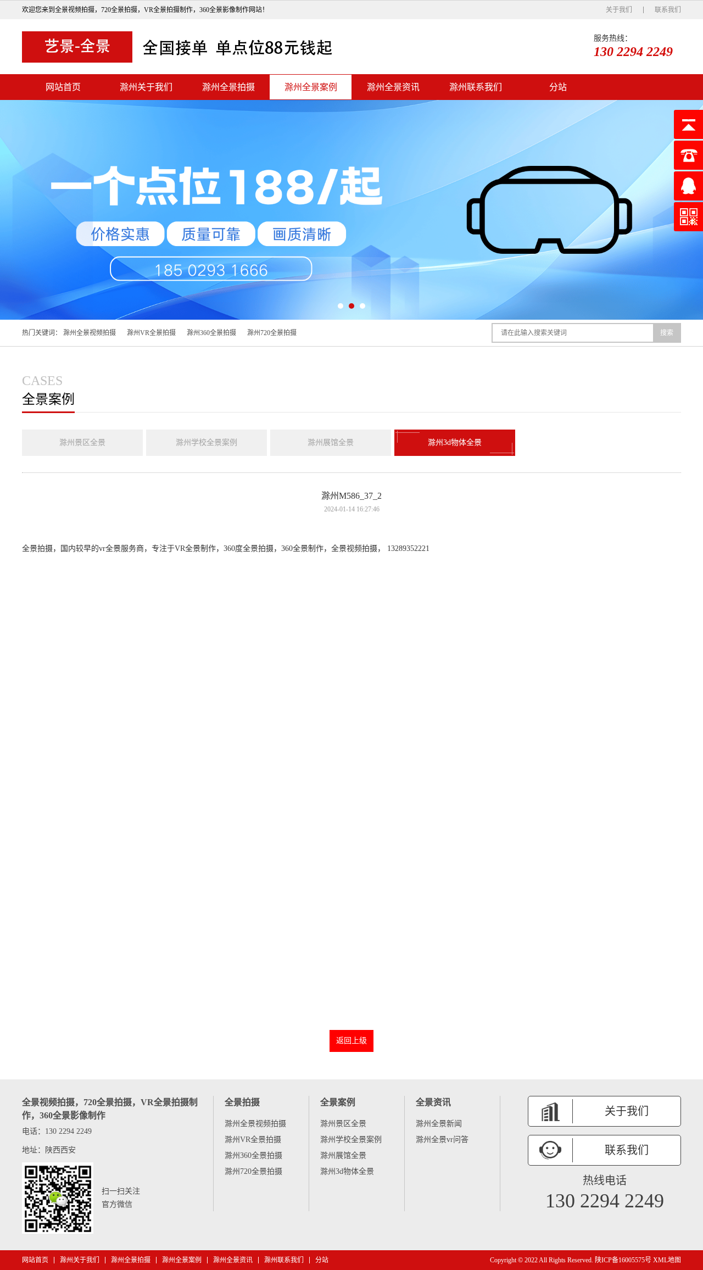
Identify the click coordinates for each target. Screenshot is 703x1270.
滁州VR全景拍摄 (151, 333)
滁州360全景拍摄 (211, 333)
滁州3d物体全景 (455, 442)
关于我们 (619, 10)
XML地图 (667, 1260)
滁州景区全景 (82, 442)
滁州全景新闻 (439, 1123)
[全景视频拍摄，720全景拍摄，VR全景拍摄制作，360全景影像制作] (181, 46)
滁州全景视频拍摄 (89, 333)
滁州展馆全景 (331, 442)
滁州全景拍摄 (228, 87)
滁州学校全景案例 (206, 442)
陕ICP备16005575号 (623, 1260)
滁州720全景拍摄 (272, 333)
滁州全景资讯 (393, 87)
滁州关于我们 (146, 87)
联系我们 (668, 10)
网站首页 (63, 87)
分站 (558, 87)
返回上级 (351, 1041)
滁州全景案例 (310, 87)
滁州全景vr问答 (442, 1139)
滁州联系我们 (475, 87)
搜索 (666, 333)
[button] (340, 306)
